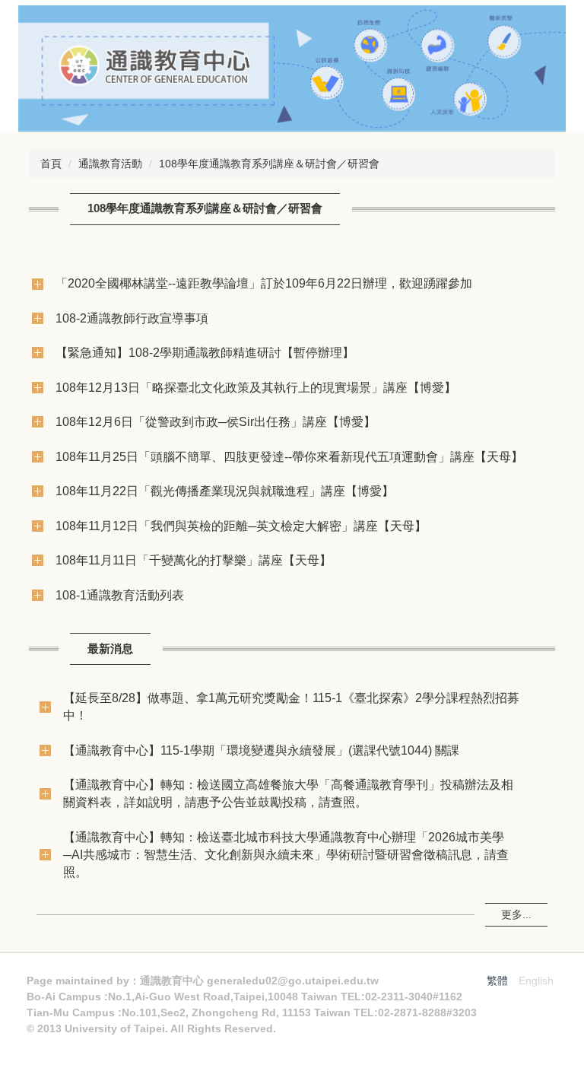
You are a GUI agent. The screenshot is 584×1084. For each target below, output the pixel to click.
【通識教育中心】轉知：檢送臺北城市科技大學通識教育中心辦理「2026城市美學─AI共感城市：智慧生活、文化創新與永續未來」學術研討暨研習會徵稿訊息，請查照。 (286, 854)
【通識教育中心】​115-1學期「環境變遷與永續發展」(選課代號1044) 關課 (261, 750)
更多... (516, 914)
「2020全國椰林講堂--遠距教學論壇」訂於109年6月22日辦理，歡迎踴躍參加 (264, 283)
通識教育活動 (110, 163)
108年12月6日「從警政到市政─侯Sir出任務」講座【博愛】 (216, 421)
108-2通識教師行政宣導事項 (132, 318)
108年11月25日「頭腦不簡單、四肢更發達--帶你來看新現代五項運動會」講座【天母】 (289, 456)
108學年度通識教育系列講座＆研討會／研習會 (269, 163)
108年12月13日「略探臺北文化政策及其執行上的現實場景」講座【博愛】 (256, 387)
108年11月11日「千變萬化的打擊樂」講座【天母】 (194, 560)
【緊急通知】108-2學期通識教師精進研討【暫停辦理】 (205, 352)
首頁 (51, 163)
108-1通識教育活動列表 (120, 595)
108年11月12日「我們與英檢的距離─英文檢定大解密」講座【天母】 (241, 525)
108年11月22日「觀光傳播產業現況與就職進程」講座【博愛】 (225, 490)
